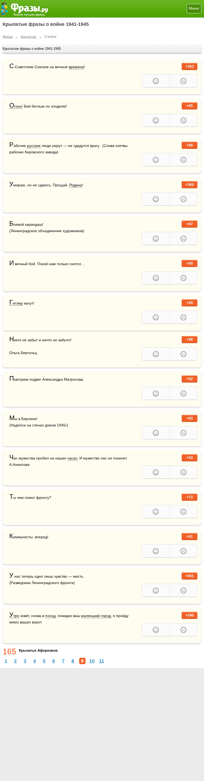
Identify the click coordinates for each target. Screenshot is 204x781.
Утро (14, 616)
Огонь (15, 106)
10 (92, 661)
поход (50, 616)
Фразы (8, 37)
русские (34, 145)
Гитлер (16, 303)
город (106, 616)
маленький (90, 616)
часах (72, 458)
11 (101, 661)
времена (76, 67)
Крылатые (28, 37)
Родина (75, 185)
